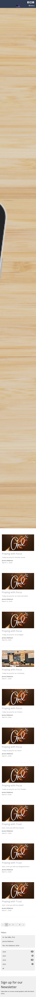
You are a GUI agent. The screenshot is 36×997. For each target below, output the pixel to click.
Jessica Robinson (8, 941)
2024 (17, 960)
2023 (17, 964)
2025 (17, 956)
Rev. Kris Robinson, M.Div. (11, 945)
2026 (17, 952)
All (3, 968)
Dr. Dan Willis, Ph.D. (8, 937)
